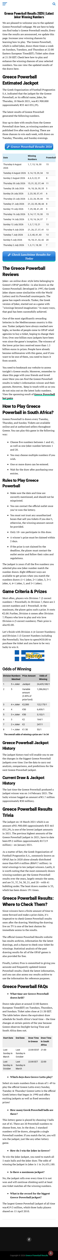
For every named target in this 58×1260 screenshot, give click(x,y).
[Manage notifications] (50, 1253)
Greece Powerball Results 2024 (31, 146)
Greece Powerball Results (37, 1255)
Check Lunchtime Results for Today (31, 256)
